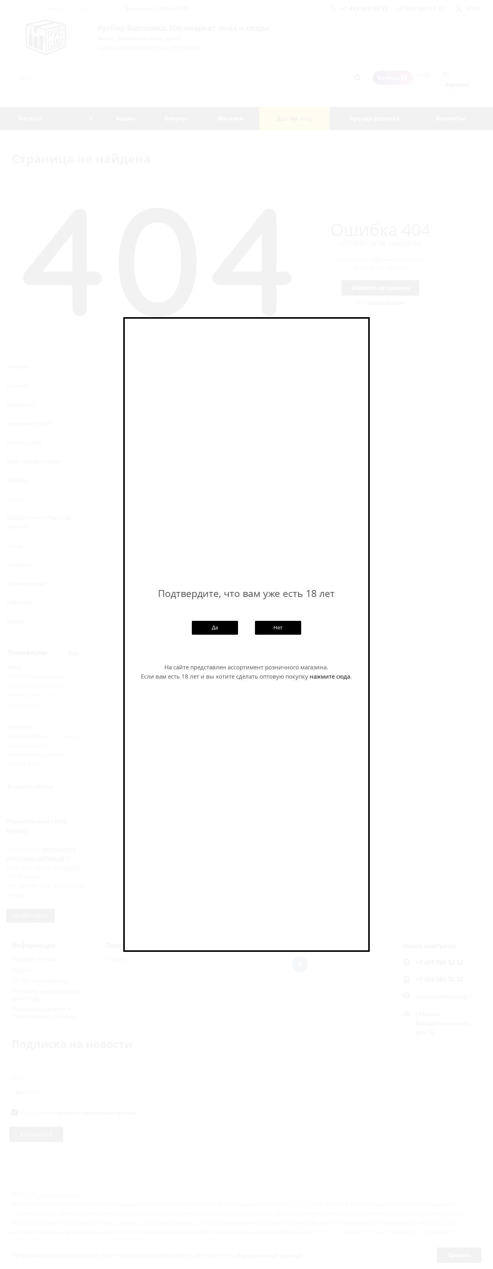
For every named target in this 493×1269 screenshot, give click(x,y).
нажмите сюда (330, 676)
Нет (277, 627)
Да (215, 627)
